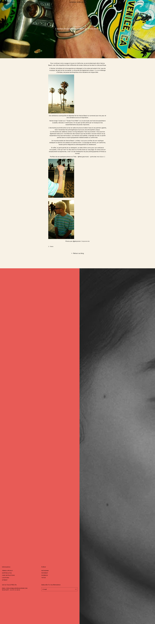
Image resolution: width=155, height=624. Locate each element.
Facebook (44, 575)
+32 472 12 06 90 (15, 590)
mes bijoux (100, 156)
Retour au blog (78, 253)
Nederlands (139, 2)
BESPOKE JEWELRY (38, 2)
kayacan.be (86, 241)
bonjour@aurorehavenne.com (16, 588)
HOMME (8, 2)
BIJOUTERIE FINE (21, 2)
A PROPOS (29, 2)
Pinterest (44, 573)
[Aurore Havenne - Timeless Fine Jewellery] (77, 2)
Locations (5, 577)
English (132, 2)
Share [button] (51, 246)
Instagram (45, 570)
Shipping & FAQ (7, 573)
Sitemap (4, 580)
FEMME (3, 2)
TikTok (43, 577)
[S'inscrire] (75, 589)
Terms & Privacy (7, 570)
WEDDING (13, 2)
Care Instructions (8, 575)
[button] (146, 2)
